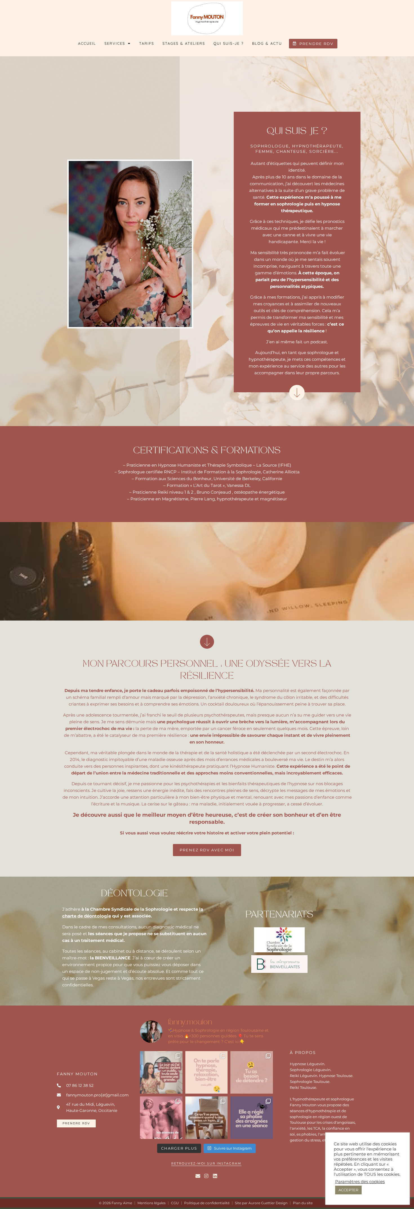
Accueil (87, 43)
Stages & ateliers (184, 43)
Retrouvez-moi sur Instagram (206, 1163)
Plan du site (303, 1203)
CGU (175, 1203)
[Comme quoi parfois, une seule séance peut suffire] (251, 1117)
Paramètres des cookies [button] (360, 1181)
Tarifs (146, 43)
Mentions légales (151, 1203)
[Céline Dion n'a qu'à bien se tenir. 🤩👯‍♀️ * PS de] (161, 1072)
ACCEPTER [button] (348, 1190)
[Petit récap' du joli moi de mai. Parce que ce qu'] (161, 1117)
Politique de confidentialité (207, 1203)
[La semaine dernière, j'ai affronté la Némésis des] (206, 1117)
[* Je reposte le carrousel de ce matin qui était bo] (206, 1072)
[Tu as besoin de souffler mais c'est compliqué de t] (251, 1072)
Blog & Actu (267, 43)
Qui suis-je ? (228, 43)
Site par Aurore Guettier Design (261, 1203)
